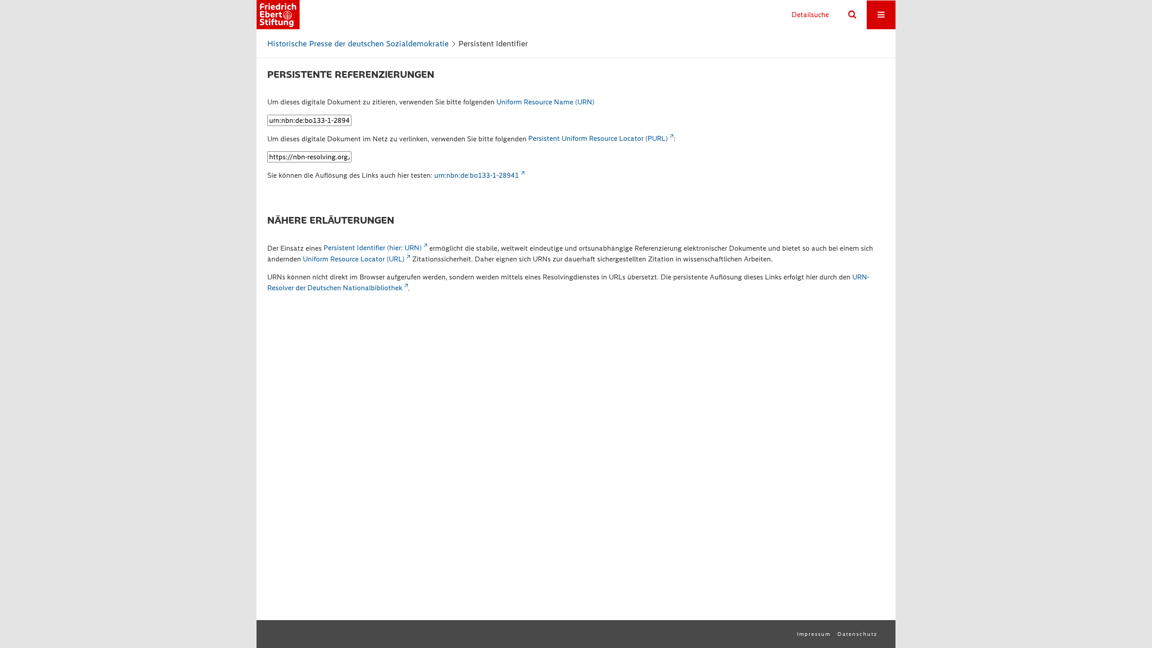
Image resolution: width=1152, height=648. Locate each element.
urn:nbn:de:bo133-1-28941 (476, 175)
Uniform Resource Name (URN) (545, 102)
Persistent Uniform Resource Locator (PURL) (598, 138)
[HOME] (278, 14)
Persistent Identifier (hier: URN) (373, 247)
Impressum (814, 634)
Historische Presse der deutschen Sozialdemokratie (358, 44)
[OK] (852, 14)
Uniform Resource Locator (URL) (354, 259)
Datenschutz (857, 634)
